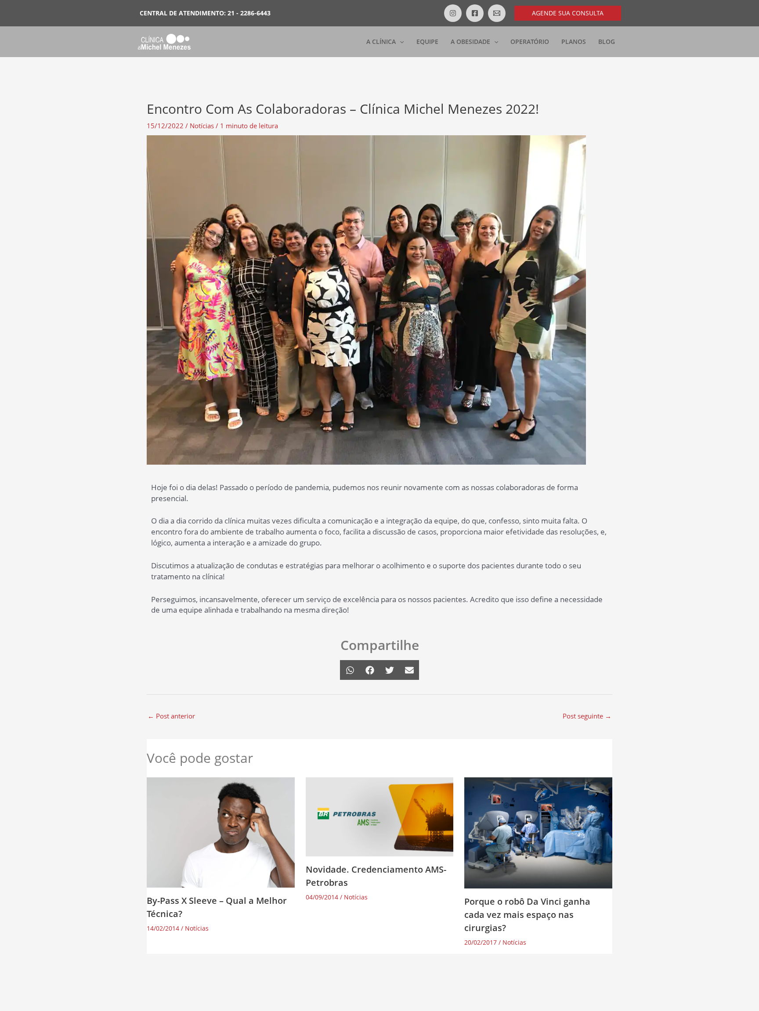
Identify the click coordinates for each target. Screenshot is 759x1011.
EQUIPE (427, 41)
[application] (400, 41)
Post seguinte (587, 715)
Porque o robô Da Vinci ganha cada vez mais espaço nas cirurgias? (527, 914)
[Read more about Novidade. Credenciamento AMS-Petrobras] (380, 816)
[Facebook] (475, 13)
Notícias (202, 125)
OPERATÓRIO (529, 41)
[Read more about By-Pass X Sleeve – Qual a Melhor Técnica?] (221, 831)
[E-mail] (497, 13)
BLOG (606, 41)
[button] (567, 13)
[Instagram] (453, 13)
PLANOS (573, 41)
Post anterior (171, 715)
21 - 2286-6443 (249, 13)
